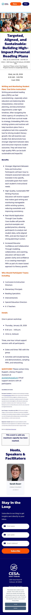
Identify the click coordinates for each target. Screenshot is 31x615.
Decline (15, 608)
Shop (25, 4)
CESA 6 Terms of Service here (11, 429)
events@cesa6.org (8, 395)
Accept (15, 604)
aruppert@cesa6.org (10, 377)
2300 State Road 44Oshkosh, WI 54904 (15, 581)
